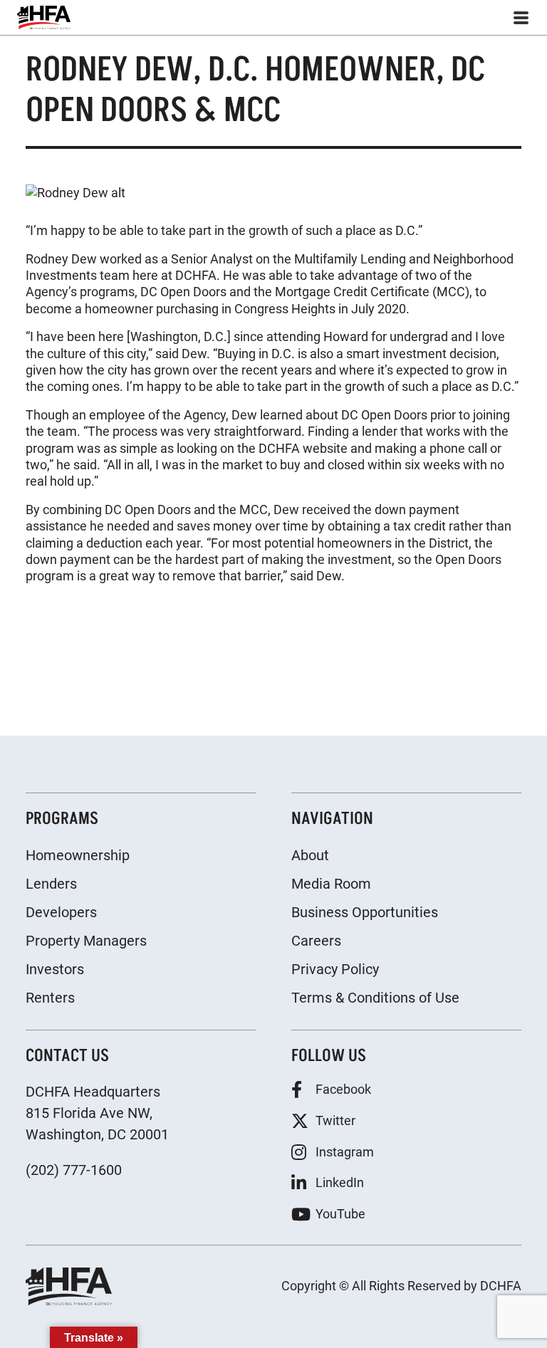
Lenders (51, 883)
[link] (44, 17)
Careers (316, 940)
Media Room (331, 883)
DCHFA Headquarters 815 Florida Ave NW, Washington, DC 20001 (97, 1113)
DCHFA (500, 1285)
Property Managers (86, 940)
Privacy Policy (335, 969)
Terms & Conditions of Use (375, 997)
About (310, 855)
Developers (61, 912)
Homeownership (78, 855)
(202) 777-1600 (74, 1170)
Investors (55, 969)
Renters (50, 997)
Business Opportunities (364, 912)
